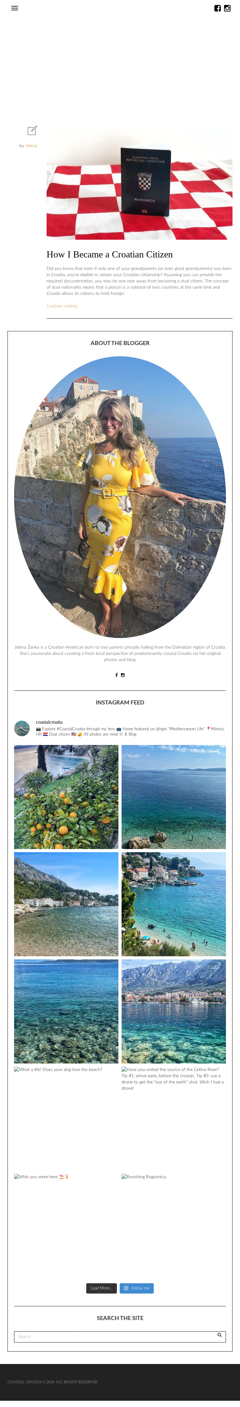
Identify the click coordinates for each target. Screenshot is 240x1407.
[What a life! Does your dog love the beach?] (66, 1119)
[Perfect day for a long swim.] (174, 797)
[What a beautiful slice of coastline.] (174, 904)
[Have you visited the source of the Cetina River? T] (174, 1119)
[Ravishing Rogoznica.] (174, 1226)
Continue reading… (64, 306)
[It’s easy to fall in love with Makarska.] (174, 1011)
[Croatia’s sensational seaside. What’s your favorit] (66, 904)
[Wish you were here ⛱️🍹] (66, 1226)
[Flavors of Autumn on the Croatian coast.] (66, 797)
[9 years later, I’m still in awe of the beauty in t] (66, 1011)
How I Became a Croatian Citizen (110, 254)
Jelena (31, 146)
